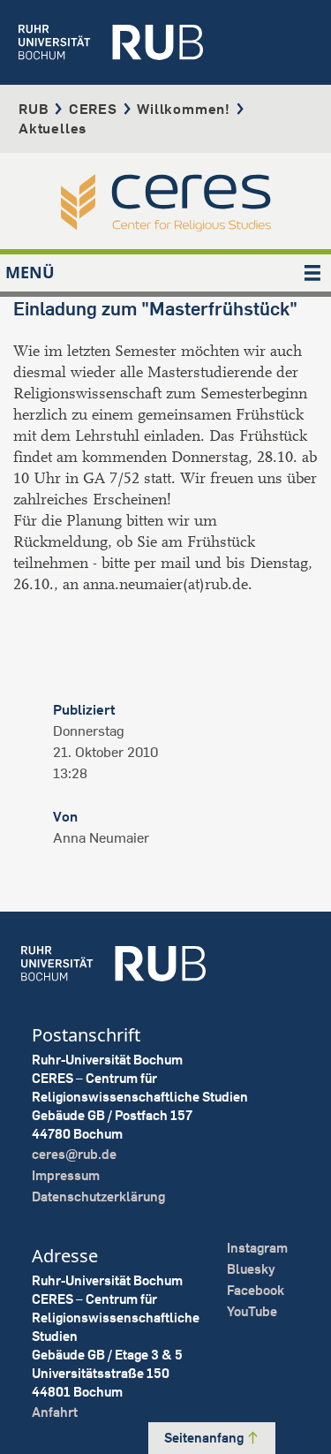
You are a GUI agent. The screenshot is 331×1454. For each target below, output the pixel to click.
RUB (34, 108)
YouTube (252, 1311)
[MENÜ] (312, 273)
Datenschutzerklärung (98, 1196)
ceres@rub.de (74, 1154)
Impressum (66, 1175)
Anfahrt (55, 1412)
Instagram (257, 1247)
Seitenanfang (205, 1437)
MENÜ (30, 272)
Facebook (255, 1290)
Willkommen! (183, 108)
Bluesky (251, 1269)
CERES (93, 108)
